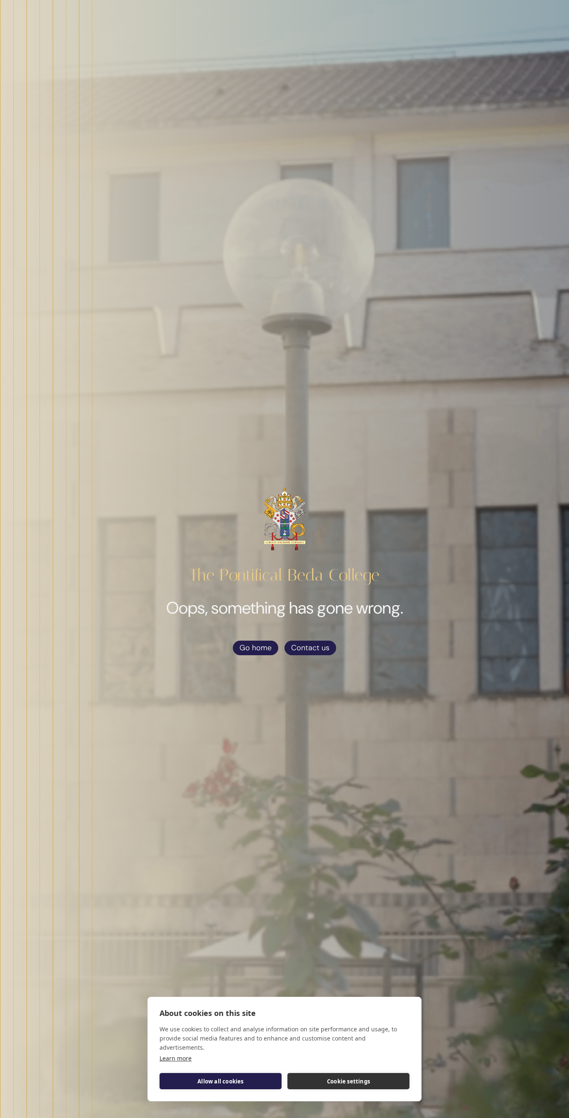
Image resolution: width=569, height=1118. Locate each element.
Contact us (310, 648)
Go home (256, 648)
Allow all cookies (220, 1081)
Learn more (176, 1058)
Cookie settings (348, 1081)
